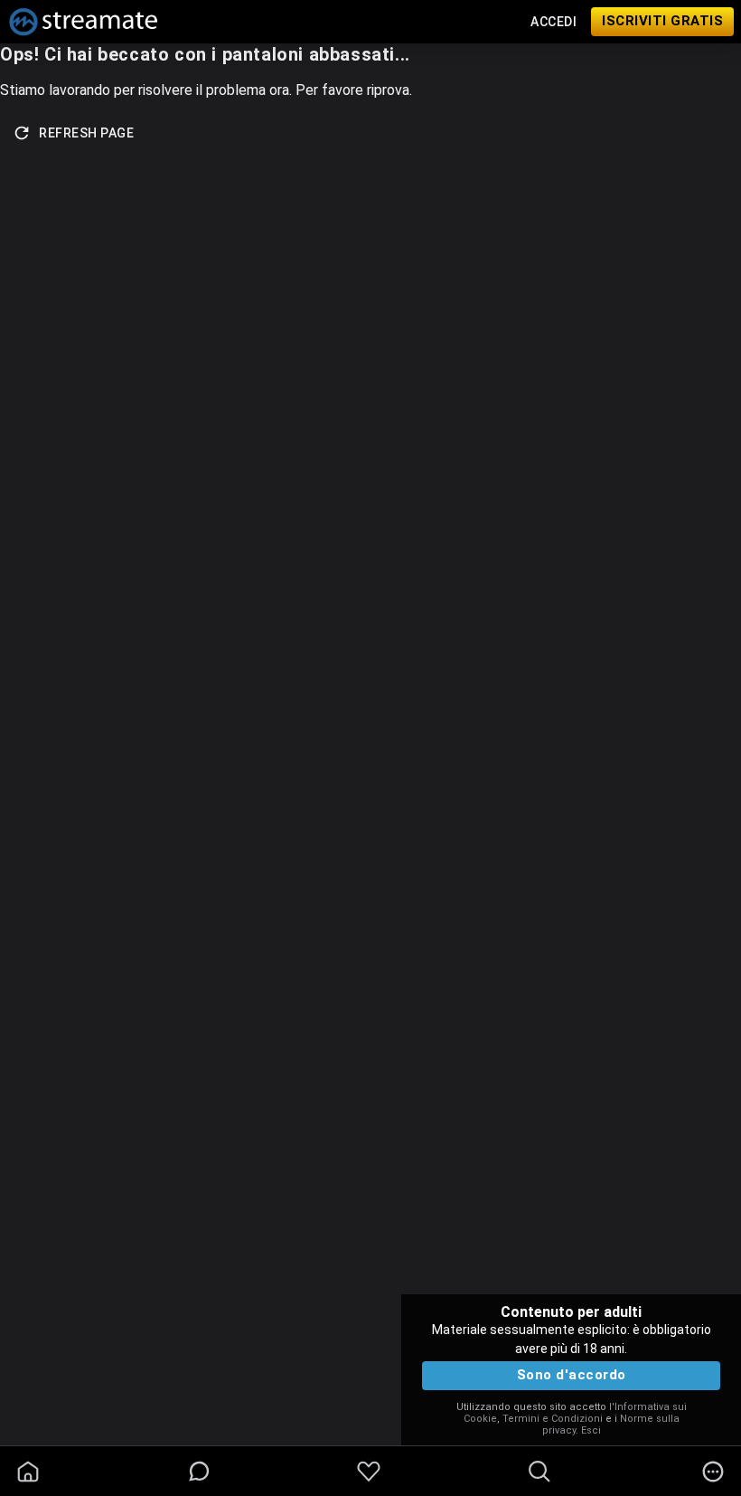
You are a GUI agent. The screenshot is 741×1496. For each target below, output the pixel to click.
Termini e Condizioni (552, 1419)
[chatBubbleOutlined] (199, 1471)
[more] (713, 1471)
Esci (591, 1430)
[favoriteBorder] (368, 1471)
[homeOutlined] (28, 1471)
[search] (539, 1471)
